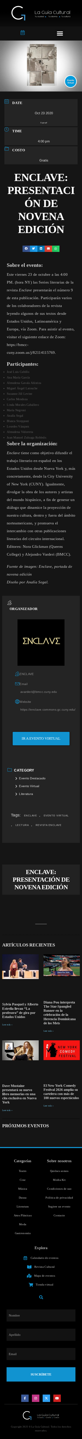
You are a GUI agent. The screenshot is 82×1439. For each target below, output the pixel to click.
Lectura (22, 825)
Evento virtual (56, 815)
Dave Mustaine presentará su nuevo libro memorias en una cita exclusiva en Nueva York (19, 1094)
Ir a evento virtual (41, 738)
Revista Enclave (49, 825)
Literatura (26, 794)
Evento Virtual (29, 786)
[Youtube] (57, 1398)
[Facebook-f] (25, 1398)
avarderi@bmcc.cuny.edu (38, 691)
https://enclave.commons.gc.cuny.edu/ (48, 709)
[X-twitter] (46, 1398)
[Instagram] (35, 1398)
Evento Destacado (32, 778)
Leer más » (7, 1024)
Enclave (30, 815)
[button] (60, 33)
